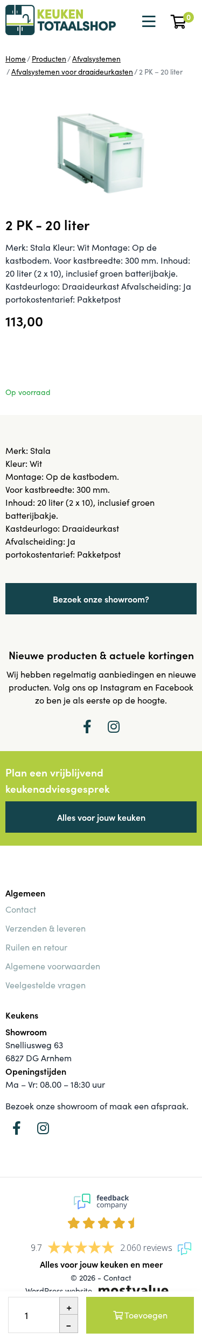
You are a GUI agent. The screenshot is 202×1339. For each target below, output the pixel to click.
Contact (20, 909)
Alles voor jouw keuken (101, 817)
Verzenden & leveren (45, 928)
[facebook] (87, 726)
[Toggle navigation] (147, 22)
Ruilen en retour (36, 947)
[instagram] (114, 726)
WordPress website (58, 1290)
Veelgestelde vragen (45, 984)
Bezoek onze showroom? (101, 599)
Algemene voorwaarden (52, 966)
